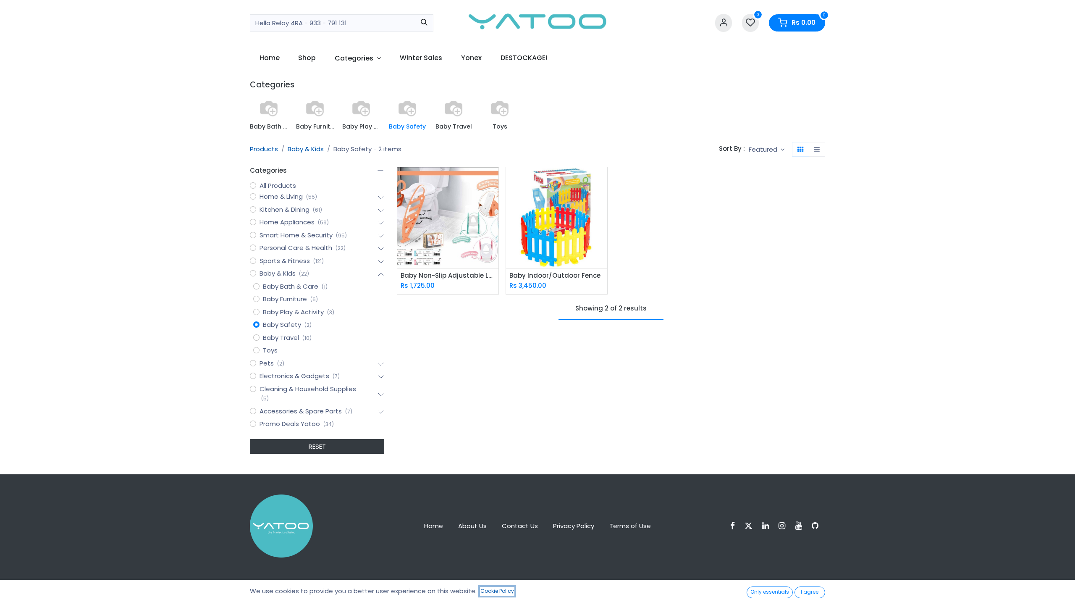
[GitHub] (818, 526)
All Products (278, 185)
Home (433, 525)
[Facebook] (735, 526)
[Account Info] (723, 23)
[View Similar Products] (493, 218)
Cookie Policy (497, 590)
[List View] (817, 149)
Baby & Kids (306, 149)
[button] (766, 149)
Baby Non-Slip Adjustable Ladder (448, 275)
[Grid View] (800, 149)
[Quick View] (493, 180)
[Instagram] (785, 526)
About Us (472, 525)
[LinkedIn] (768, 526)
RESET (317, 446)
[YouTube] (801, 526)
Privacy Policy (573, 525)
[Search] (424, 23)
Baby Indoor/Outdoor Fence (554, 275)
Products (264, 149)
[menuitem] (269, 58)
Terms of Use (630, 525)
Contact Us (520, 525)
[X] (751, 526)
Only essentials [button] (769, 591)
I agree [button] (809, 591)
